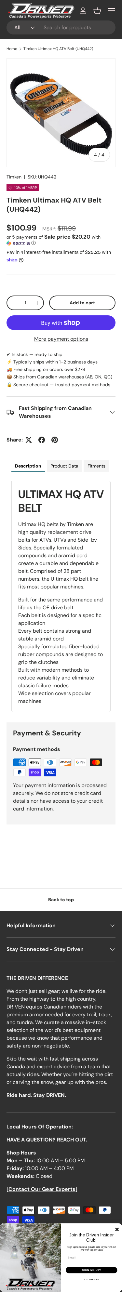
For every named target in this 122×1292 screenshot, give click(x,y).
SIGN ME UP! (91, 1270)
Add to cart (82, 303)
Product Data (64, 466)
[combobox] (61, 27)
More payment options (61, 339)
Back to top (61, 900)
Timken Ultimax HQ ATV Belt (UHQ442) (58, 48)
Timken (14, 177)
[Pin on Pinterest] (54, 439)
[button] (97, 11)
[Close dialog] (117, 1229)
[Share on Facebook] (41, 439)
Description (28, 466)
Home (12, 48)
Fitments (96, 466)
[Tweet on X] (28, 439)
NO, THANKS (91, 1279)
